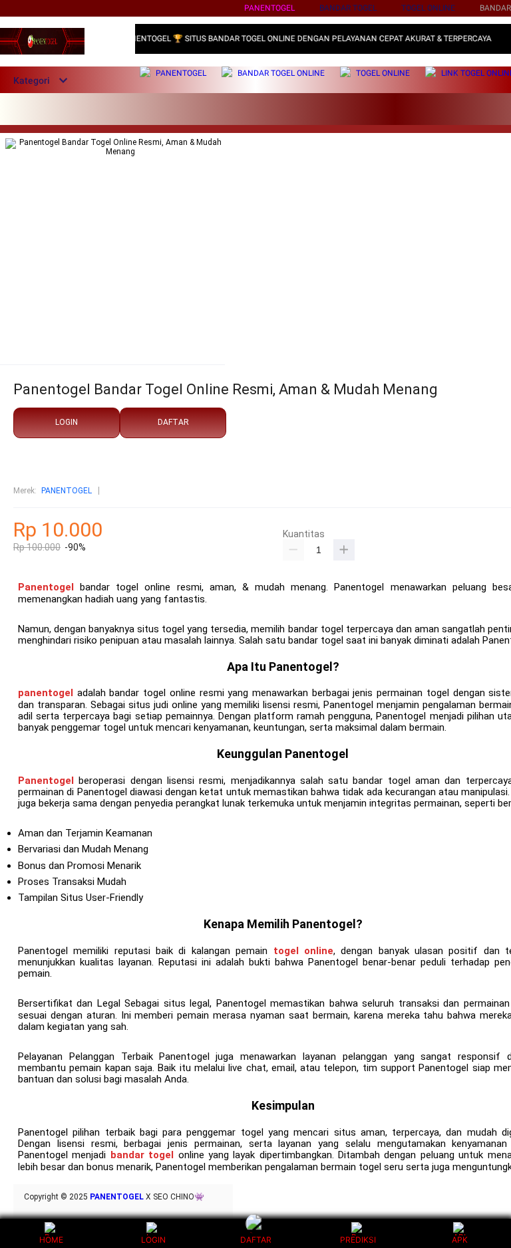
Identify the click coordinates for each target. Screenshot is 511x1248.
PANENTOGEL (66, 490)
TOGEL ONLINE (428, 8)
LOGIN (66, 422)
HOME (51, 1240)
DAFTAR (173, 422)
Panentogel (269, 8)
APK (460, 1240)
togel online (303, 951)
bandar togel (142, 1155)
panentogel (45, 693)
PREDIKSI (358, 1240)
